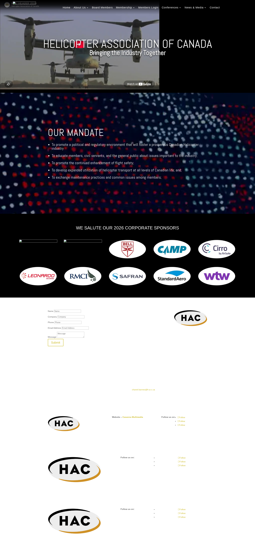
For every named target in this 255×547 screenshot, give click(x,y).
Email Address (54, 328)
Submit (55, 342)
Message (52, 337)
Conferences (170, 7)
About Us (80, 7)
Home (66, 7)
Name (50, 311)
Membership (124, 7)
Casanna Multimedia (132, 417)
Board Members (102, 7)
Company (52, 317)
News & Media (194, 7)
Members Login (148, 7)
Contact (215, 7)
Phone (51, 322)
